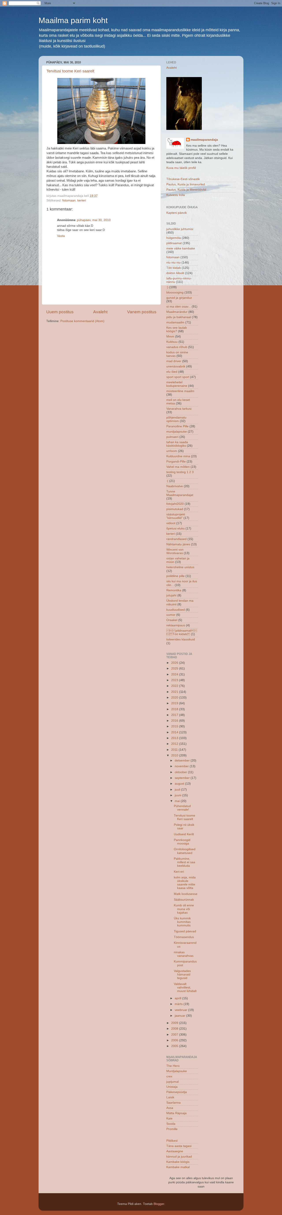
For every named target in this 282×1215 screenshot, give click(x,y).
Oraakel (171, 620)
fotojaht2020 (175, 503)
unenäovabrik (175, 366)
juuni (178, 795)
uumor (170, 614)
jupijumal (172, 1081)
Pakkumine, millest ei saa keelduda (184, 862)
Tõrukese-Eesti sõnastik (183, 179)
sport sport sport (177, 377)
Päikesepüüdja (176, 1092)
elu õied (171, 371)
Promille (172, 1129)
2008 (175, 1028)
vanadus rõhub (176, 347)
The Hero (173, 1066)
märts (179, 1004)
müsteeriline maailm (180, 391)
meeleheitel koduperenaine (176, 384)
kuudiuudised (175, 609)
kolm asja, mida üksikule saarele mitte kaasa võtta (185, 883)
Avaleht (100, 312)
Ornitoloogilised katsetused (184, 851)
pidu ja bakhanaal (178, 317)
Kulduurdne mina (178, 456)
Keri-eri (179, 871)
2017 (175, 715)
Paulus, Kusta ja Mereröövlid (186, 189)
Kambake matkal (178, 1167)
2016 (175, 720)
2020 (175, 697)
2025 (175, 668)
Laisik (170, 1097)
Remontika (173, 590)
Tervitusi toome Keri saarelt (70, 71)
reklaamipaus (175, 625)
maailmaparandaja (204, 139)
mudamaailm (175, 322)
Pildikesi (172, 1140)
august (180, 783)
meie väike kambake (180, 248)
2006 (175, 1040)
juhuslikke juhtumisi (179, 229)
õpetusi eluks (175, 528)
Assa (169, 1108)
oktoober (181, 772)
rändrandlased (176, 539)
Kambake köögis (177, 1161)
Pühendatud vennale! (182, 807)
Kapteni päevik (176, 212)
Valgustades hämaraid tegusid (182, 974)
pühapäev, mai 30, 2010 (94, 220)
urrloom (171, 451)
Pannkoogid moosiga (182, 841)
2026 (175, 662)
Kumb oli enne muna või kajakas (184, 909)
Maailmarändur (176, 311)
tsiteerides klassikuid (180, 639)
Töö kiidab (173, 267)
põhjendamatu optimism (176, 419)
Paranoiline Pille (177, 426)
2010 (175, 755)
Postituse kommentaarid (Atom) (82, 321)
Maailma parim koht (73, 20)
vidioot (170, 523)
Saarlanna (173, 1102)
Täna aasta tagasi (178, 1146)
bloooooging (175, 292)
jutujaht (171, 595)
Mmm (170, 336)
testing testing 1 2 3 (180, 472)
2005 (175, 1046)
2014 (175, 732)
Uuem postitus (60, 312)
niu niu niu (173, 262)
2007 (175, 1034)
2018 (175, 709)
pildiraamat (174, 243)
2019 (175, 703)
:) (167, 287)
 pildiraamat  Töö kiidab (181, 632)
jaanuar (180, 1015)
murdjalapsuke (176, 431)
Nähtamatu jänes (178, 544)
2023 (175, 680)
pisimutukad (174, 509)
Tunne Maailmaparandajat (179, 493)
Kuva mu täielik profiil (181, 168)
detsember (183, 760)
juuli (178, 789)
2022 (175, 686)
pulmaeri (172, 437)
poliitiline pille (175, 576)
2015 (175, 726)
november (182, 766)
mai (178, 801)
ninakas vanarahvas (183, 954)
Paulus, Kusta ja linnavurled (185, 184)
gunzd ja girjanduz (179, 297)
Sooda (170, 1123)
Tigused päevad (185, 931)
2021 (175, 691)
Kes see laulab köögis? (176, 329)
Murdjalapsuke (176, 1071)
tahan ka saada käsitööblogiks (177, 444)
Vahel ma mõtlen (178, 466)
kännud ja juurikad (179, 1156)
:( (167, 481)
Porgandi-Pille (176, 461)
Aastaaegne (174, 1151)
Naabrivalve (174, 486)
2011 (175, 749)
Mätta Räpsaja (176, 1113)
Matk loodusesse (185, 894)
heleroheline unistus (180, 567)
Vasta (61, 236)
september (183, 778)
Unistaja (172, 1086)
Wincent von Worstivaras (175, 551)
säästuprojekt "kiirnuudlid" (175, 516)
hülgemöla (173, 238)
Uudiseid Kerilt (184, 834)
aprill (178, 998)
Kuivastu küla (175, 195)
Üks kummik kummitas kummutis (182, 922)
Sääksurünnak (184, 899)
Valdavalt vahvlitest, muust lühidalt (185, 987)
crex (169, 1076)
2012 (175, 743)
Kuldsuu (172, 341)
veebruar (181, 1010)
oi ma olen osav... (178, 306)
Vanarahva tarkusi (178, 408)
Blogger (159, 1204)
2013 (175, 738)
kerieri (81, 200)
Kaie (169, 1118)
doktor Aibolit (175, 273)
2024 (175, 674)
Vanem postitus (141, 312)
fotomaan (69, 200)
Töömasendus (184, 937)
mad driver (173, 361)
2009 (175, 1023)
